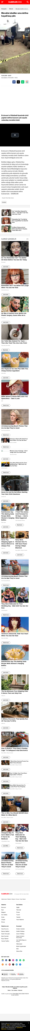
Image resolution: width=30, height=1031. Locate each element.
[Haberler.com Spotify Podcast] (23, 960)
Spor (2, 910)
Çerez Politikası (20, 933)
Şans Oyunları (5, 936)
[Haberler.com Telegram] (16, 964)
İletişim (13, 899)
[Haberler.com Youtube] (9, 964)
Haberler (3, 904)
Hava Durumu (4, 929)
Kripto (2, 917)
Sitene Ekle (19, 951)
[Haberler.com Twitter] (9, 960)
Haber (9, 990)
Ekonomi (3, 907)
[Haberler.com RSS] (2, 964)
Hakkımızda (3, 899)
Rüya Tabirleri (4, 938)
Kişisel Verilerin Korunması (20, 936)
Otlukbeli (4, 202)
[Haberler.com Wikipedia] (6, 964)
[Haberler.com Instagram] (13, 960)
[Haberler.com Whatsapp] (20, 960)
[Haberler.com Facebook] (6, 960)
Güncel (11, 8)
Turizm (18, 914)
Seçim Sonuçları (5, 933)
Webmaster (19, 944)
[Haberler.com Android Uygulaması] (12, 974)
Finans (18, 912)
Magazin (3, 912)
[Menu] (2, 2)
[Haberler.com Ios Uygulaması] (4, 974)
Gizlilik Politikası (20, 931)
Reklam (9, 899)
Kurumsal (19, 926)
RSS (17, 948)
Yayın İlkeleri (23, 899)
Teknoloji (18, 910)
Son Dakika (4, 914)
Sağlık (17, 907)
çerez (8, 1024)
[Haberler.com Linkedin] (16, 960)
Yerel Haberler (20, 919)
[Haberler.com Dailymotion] (20, 964)
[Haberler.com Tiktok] (13, 964)
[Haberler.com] (6, 894)
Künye (17, 899)
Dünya (3, 922)
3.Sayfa (3, 919)
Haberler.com (5, 926)
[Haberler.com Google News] (2, 960)
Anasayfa (3, 8)
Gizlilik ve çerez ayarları (7, 993)
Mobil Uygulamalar (21, 946)
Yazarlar (18, 917)
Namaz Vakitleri (5, 931)
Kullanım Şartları (20, 929)
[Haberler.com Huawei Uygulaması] (20, 974)
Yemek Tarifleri (5, 941)
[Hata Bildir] (15, 993)
